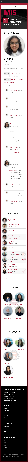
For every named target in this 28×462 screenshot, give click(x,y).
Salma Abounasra (12, 269)
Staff (5, 417)
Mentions (13, 79)
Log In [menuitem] (2, 1)
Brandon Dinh (19, 318)
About (5, 408)
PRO (5, 440)
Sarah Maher (7, 318)
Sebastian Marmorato (14, 224)
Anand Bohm (11, 235)
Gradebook (7, 447)
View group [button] (16, 155)
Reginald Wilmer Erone (14, 242)
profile (9, 220)
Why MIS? (6, 410)
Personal (7, 79)
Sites (17, 73)
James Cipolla (11, 219)
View (18, 70)
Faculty (6, 415)
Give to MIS (7, 420)
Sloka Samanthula (19, 304)
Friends (7, 76)
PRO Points (7, 443)
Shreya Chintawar (13, 90)
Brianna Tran (8, 349)
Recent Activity (8, 429)
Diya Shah (10, 247)
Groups (14, 76)
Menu (15, 6)
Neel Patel (8, 304)
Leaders (6, 445)
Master (17, 254)
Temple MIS (14, 13)
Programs (6, 413)
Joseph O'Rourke (12, 253)
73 (6, 278)
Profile (12, 73)
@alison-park (12, 170)
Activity (6, 73)
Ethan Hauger (11, 264)
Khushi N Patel (8, 363)
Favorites (20, 79)
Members (6, 426)
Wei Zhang (11, 230)
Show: (8, 85)
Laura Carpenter (19, 349)
